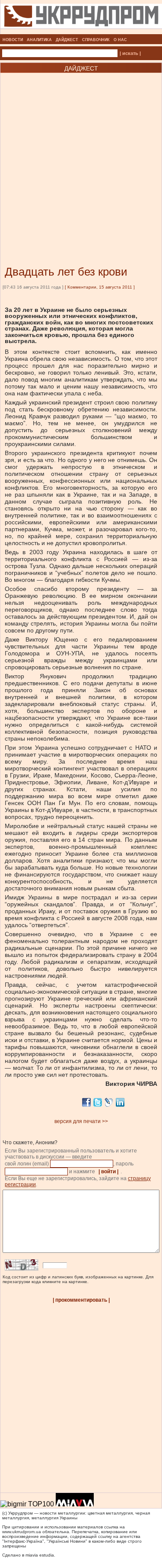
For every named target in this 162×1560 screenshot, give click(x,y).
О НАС (120, 40)
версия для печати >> (81, 1121)
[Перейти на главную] (81, 31)
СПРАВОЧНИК (96, 40)
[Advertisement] (81, 156)
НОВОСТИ (13, 40)
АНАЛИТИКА (39, 40)
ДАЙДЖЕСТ (67, 40)
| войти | (108, 1171)
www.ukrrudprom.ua (21, 1531)
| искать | (130, 53)
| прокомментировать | (81, 1300)
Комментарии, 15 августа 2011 (99, 287)
